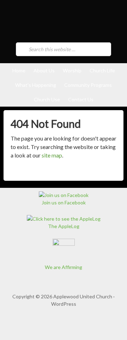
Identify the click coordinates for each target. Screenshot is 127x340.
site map (52, 155)
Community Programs (88, 85)
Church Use (47, 99)
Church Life (102, 70)
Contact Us (80, 99)
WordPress (63, 304)
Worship (72, 70)
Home (18, 70)
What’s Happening (35, 85)
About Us (44, 70)
